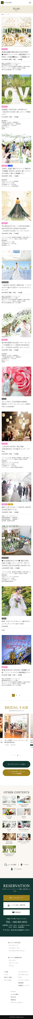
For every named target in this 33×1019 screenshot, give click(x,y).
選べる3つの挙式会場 (14, 942)
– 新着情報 (20, 982)
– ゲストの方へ (7, 980)
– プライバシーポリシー (16, 1002)
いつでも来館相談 (16, 772)
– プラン (19, 977)
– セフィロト (12, 960)
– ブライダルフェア (22, 974)
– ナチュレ (11, 965)
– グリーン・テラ (13, 963)
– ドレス (5, 974)
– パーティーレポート (23, 980)
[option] (16, 731)
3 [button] (18, 756)
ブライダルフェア (17, 897)
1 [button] (13, 756)
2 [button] (16, 756)
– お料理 (5, 971)
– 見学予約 (13, 997)
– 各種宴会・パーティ (23, 985)
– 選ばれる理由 (7, 977)
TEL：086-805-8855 (16, 922)
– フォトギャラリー (22, 971)
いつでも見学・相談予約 (17, 905)
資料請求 (18, 912)
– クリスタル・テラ (13, 948)
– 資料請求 (13, 999)
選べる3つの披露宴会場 (14, 957)
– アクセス (13, 991)
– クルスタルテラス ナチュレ (16, 950)
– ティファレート (13, 945)
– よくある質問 (14, 994)
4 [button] (20, 756)
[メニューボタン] (30, 2)
